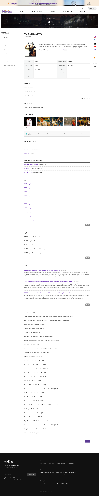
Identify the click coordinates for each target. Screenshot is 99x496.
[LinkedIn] (94, 40)
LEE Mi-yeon (27, 153)
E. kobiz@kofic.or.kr (64, 474)
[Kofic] (4, 11)
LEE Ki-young (27, 212)
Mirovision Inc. (28, 168)
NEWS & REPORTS (37, 11)
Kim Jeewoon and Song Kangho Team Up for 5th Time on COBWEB (42, 270)
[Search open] (79, 8)
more (65, 49)
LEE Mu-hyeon (27, 200)
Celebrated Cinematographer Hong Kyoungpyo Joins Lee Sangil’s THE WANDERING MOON (48, 281)
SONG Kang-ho (27, 184)
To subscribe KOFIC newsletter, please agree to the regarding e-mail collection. (19, 478)
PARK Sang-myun (28, 192)
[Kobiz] (9, 11)
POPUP (92, 8)
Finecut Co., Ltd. (28, 172)
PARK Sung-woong (28, 196)
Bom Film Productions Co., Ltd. (31, 164)
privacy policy (17, 479)
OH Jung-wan (27, 149)
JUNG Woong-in (28, 216)
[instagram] (94, 37)
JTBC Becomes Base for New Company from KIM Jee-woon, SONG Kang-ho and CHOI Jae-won (49, 293)
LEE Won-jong (27, 208)
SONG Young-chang (29, 220)
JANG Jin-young (28, 188)
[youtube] (94, 46)
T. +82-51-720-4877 (44, 474)
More (87, 224)
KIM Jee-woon (27, 145)
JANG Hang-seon (28, 204)
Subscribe (31, 474)
